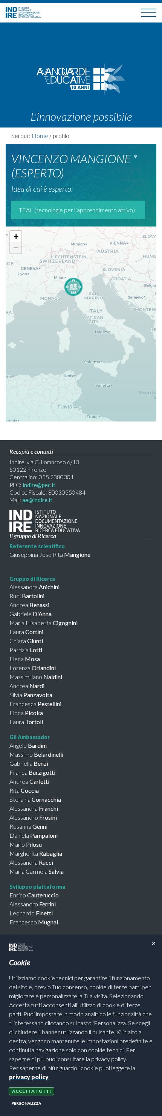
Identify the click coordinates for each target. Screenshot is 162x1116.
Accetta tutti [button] (31, 1091)
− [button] (16, 247)
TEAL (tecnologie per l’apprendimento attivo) (77, 209)
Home (40, 135)
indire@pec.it (39, 485)
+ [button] (16, 236)
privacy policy (29, 1076)
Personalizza (26, 1103)
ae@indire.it (37, 499)
